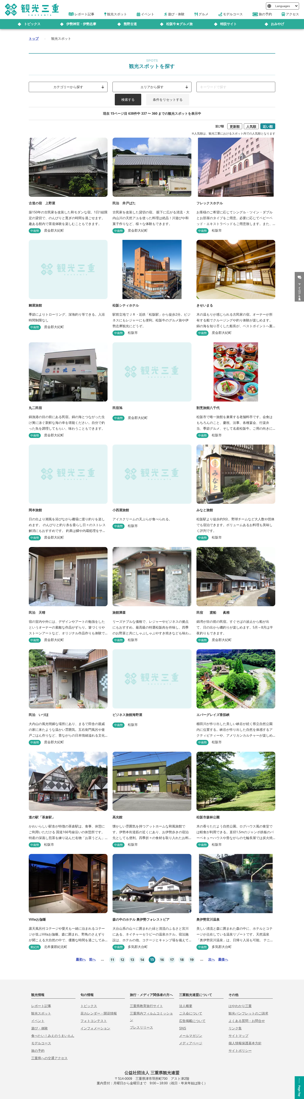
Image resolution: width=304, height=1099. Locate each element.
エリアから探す (152, 87)
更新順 (235, 126)
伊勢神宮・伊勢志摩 (81, 24)
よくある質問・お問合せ (247, 1021)
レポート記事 (41, 1006)
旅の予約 (37, 1050)
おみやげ (277, 24)
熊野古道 (130, 24)
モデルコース (41, 1043)
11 (112, 959)
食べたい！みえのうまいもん (52, 1036)
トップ (34, 38)
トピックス (32, 24)
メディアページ (190, 1043)
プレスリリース (141, 1027)
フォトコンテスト (93, 1021)
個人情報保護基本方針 (245, 1043)
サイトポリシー (240, 1050)
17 (172, 959)
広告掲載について (192, 1021)
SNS (182, 1028)
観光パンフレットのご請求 (248, 1013)
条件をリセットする (168, 99)
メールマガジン (190, 1036)
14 (142, 959)
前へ (92, 959)
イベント (37, 1021)
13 (132, 959)
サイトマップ (238, 1036)
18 (182, 959)
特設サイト (228, 24)
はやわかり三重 (240, 1006)
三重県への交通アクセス (49, 1058)
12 (122, 959)
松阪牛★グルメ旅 (179, 24)
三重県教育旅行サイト (146, 1006)
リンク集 (235, 1028)
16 (162, 959)
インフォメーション (95, 1028)
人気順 (251, 126)
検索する (128, 99)
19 (192, 959)
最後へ (223, 959)
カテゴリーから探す (68, 87)
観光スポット (41, 1013)
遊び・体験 (39, 1028)
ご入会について (190, 1013)
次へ (211, 959)
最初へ (81, 959)
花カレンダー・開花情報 (98, 1013)
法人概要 (185, 1006)
